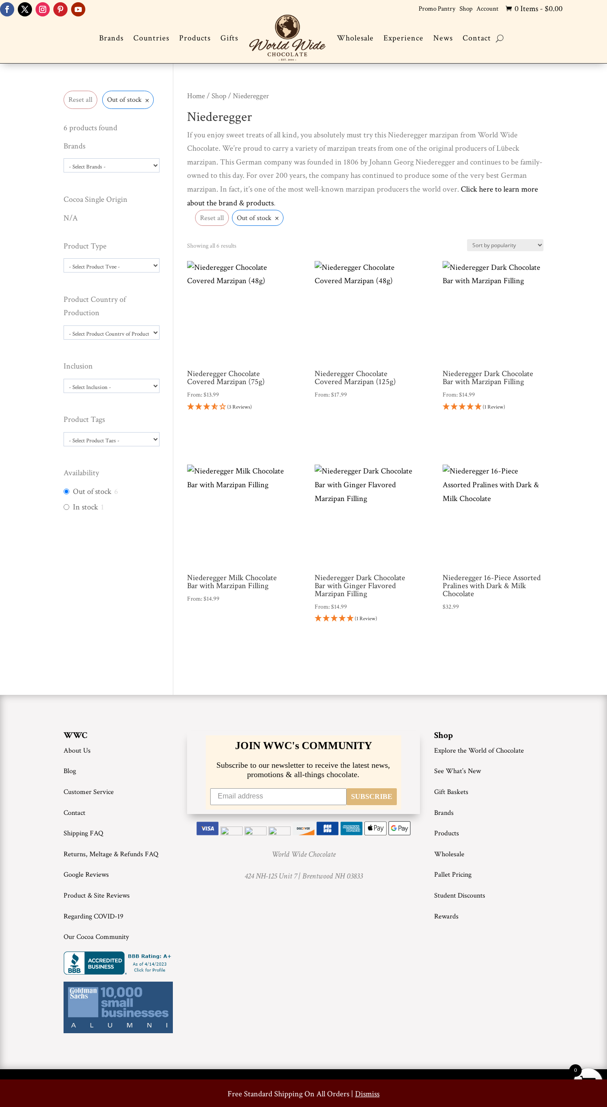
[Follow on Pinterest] (60, 9)
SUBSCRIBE (371, 796)
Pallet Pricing (452, 874)
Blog (70, 771)
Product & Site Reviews (97, 895)
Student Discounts (459, 895)
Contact (477, 38)
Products (195, 38)
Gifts (229, 38)
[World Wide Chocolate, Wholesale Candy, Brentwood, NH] (119, 963)
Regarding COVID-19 (94, 916)
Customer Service (89, 792)
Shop (465, 8)
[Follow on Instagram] (43, 9)
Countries (151, 38)
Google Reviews (86, 874)
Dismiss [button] (367, 1094)
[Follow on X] (25, 9)
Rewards (446, 916)
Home (196, 96)
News (443, 38)
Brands (111, 38)
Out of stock (92, 491)
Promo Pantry (437, 8)
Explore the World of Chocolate (479, 750)
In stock (85, 507)
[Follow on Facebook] (7, 9)
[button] (237, 407)
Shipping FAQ (83, 833)
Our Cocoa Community (96, 937)
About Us (77, 750)
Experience (403, 38)
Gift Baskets (451, 792)
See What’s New (457, 771)
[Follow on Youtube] (78, 9)
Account (487, 8)
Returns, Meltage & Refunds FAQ (111, 854)
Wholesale (355, 38)
